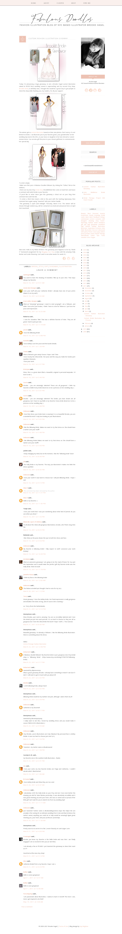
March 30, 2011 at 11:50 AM (34, 820)
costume (98, 219)
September (89, 296)
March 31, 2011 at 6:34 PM (34, 867)
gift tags (87, 224)
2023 (85, 255)
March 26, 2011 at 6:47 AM (34, 785)
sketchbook (85, 235)
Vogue (93, 237)
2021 (85, 260)
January (87, 326)
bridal (35, 266)
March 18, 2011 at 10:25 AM (34, 311)
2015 (85, 276)
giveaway (53, 266)
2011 (85, 286)
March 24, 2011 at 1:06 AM (34, 774)
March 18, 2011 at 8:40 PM (34, 456)
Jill (24, 461)
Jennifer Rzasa (28, 574)
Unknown (26, 411)
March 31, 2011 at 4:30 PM (34, 831)
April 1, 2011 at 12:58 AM (33, 889)
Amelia (25, 683)
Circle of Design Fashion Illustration (34, 644)
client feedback (94, 217)
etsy (41, 266)
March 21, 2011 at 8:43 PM (34, 624)
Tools (103, 235)
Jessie (25, 330)
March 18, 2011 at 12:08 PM (34, 335)
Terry (25, 596)
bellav (25, 872)
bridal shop (39, 190)
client (87, 217)
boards (102, 213)
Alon (24, 861)
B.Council (26, 779)
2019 (85, 265)
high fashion (85, 226)
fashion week (93, 222)
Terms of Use (63, 926)
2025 (85, 250)
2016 (85, 273)
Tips (97, 235)
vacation (83, 237)
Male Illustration (86, 230)
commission (85, 219)
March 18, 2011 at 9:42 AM (34, 296)
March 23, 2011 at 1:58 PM (34, 750)
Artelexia (26, 559)
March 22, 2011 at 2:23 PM (34, 678)
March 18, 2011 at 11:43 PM (34, 503)
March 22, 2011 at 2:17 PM (34, 662)
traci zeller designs (30, 301)
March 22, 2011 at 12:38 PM (34, 647)
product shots (90, 233)
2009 (85, 332)
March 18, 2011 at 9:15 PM (34, 483)
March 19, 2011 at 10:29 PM (34, 554)
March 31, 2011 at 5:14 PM (34, 856)
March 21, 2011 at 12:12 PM (34, 609)
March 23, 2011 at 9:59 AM (34, 726)
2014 (85, 278)
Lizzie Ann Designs (29, 288)
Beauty (83, 213)
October (88, 293)
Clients (60, 3)
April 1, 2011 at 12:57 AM (33, 878)
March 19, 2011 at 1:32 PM (34, 517)
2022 (85, 257)
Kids (103, 228)
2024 (85, 252)
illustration (65, 266)
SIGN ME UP (93, 172)
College (102, 217)
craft (103, 219)
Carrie (25, 382)
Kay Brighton (84, 926)
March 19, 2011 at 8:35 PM (34, 530)
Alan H (25, 488)
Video (89, 237)
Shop (73, 3)
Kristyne (26, 369)
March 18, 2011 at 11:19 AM (34, 325)
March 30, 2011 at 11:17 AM (34, 803)
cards (83, 217)
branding (97, 215)
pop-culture (101, 232)
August (87, 298)
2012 (85, 283)
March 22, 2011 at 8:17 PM (34, 710)
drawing (91, 221)
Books (91, 215)
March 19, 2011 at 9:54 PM (34, 541)
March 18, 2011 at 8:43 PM (34, 470)
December (88, 288)
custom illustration (37, 132)
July (86, 301)
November (88, 291)
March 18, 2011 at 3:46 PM (34, 377)
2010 (85, 329)
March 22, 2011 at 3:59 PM (34, 699)
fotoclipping (27, 894)
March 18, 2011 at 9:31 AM (34, 283)
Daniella (26, 341)
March (87, 311)
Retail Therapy (100, 233)
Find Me (87, 3)
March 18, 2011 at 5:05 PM (34, 419)
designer (84, 221)
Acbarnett (27, 652)
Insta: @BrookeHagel (93, 143)
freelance (102, 222)
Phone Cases (92, 232)
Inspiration (91, 228)
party (86, 232)
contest (92, 219)
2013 (85, 281)
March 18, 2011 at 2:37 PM (34, 364)
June (86, 303)
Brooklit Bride (23, 88)
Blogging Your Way (48, 252)
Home (33, 3)
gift (46, 266)
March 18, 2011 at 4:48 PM (34, 406)
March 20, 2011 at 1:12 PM (34, 591)
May (86, 306)
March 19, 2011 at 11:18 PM (34, 569)
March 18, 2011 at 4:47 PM (34, 390)
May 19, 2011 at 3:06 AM (33, 902)
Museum (95, 230)
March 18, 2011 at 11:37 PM (34, 493)
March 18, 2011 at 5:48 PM (34, 432)
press (83, 233)
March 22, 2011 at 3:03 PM (34, 689)
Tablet (92, 235)
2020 (85, 263)
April (86, 309)
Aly (24, 766)
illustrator (84, 228)
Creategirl (27, 836)
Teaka (25, 351)
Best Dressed (93, 213)
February (88, 323)
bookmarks (84, 215)
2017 (85, 270)
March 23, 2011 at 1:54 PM (34, 739)
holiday (94, 226)
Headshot (101, 224)
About (46, 3)
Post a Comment (27, 907)
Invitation (98, 228)
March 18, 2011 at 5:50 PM (34, 446)
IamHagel (26, 275)
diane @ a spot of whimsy (32, 522)
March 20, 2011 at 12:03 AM (34, 580)
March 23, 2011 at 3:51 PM (34, 761)
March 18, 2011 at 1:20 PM (34, 346)
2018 (85, 268)
